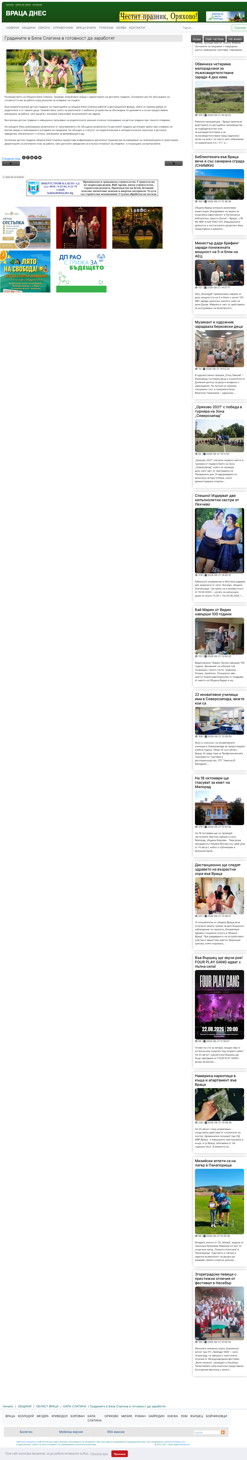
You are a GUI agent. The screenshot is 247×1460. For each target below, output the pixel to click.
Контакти (37, 5)
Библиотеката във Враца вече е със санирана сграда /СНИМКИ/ (219, 147)
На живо (235, 39)
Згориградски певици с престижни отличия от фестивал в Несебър (215, 1264)
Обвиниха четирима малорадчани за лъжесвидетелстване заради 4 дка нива (214, 56)
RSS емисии (116, 1432)
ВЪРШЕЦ (196, 1416)
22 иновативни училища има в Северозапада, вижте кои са (219, 684)
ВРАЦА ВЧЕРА (86, 27)
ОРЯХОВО (111, 1416)
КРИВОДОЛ (60, 1416)
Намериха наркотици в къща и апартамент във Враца (216, 1066)
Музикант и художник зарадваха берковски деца (219, 310)
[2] (174, 163)
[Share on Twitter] (40, 157)
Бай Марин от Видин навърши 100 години (213, 597)
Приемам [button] (119, 1454)
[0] (11, 163)
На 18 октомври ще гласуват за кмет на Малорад (212, 768)
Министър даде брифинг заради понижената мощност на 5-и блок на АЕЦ (217, 235)
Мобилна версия (71, 1432)
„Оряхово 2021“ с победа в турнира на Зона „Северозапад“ (218, 397)
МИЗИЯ (126, 1416)
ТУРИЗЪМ (106, 27)
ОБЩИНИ (28, 27)
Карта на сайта (23, 5)
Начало (10, 5)
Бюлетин (26, 1432)
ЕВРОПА (44, 27)
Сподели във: (11, 158)
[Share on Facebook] (24, 157)
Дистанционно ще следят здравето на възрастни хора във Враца (218, 855)
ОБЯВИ (121, 27)
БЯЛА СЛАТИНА (95, 1418)
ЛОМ (184, 1416)
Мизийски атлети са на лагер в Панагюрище (215, 1148)
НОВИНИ (12, 27)
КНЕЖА (172, 1416)
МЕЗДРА (43, 1416)
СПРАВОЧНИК (63, 27)
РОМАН (140, 1416)
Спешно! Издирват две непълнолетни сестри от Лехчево (217, 485)
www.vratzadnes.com (30, 1442)
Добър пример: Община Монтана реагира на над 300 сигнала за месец (216, 1373)
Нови (197, 39)
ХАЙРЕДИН (156, 1416)
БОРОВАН (78, 1416)
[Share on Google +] (28, 157)
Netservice (185, 1444)
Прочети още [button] (99, 1453)
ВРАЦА (10, 1416)
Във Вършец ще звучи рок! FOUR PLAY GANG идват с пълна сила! (219, 947)
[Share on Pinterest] (36, 157)
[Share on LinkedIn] (32, 157)
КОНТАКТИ (137, 27)
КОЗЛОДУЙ (26, 1416)
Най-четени (214, 39)
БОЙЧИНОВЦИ (216, 1416)
